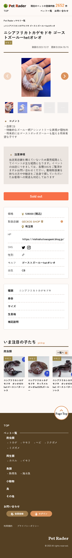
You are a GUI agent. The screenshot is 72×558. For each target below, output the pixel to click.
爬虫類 (10, 438)
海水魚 (26, 473)
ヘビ (38, 442)
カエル (13, 460)
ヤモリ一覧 (20, 20)
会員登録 (19, 513)
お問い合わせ (61, 10)
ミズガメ (14, 448)
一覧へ (60, 352)
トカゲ (13, 442)
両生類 (10, 456)
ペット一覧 (46, 10)
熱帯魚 (13, 473)
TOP (6, 10)
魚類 (9, 468)
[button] (64, 76)
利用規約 (8, 525)
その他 (10, 496)
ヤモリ (26, 442)
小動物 (10, 481)
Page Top (61, 414)
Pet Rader (8, 20)
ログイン (43, 513)
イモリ (26, 460)
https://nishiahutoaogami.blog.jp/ (43, 239)
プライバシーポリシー (28, 525)
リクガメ (52, 442)
